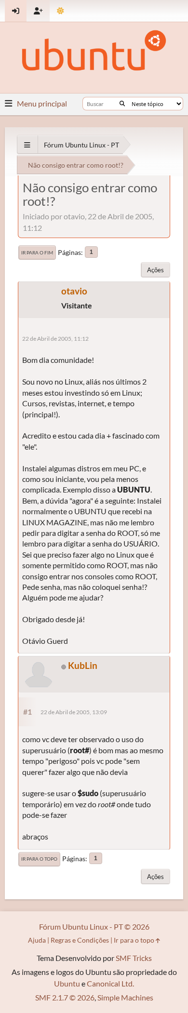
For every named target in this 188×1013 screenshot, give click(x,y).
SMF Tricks (134, 957)
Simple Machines (125, 997)
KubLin (82, 665)
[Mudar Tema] (60, 11)
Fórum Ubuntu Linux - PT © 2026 (94, 926)
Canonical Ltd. (110, 983)
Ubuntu (67, 983)
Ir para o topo (39, 859)
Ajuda (37, 940)
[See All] (27, 145)
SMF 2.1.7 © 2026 (64, 997)
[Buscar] (122, 103)
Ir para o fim (37, 252)
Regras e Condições (80, 940)
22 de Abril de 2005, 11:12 (55, 338)
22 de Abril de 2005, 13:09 (73, 712)
